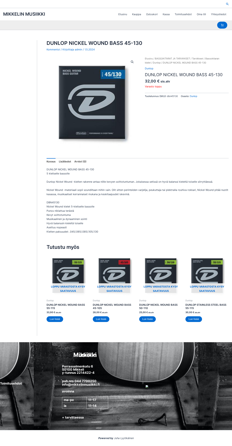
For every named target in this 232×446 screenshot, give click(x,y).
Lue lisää (55, 319)
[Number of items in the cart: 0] (222, 25)
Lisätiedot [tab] (65, 161)
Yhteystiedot (218, 14)
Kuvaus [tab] (51, 161)
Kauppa (136, 14)
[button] (227, 4)
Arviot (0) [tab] (80, 161)
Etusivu (122, 14)
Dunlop (157, 62)
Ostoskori (152, 14)
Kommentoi (53, 49)
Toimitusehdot (183, 14)
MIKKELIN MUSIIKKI (24, 14)
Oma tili (201, 14)
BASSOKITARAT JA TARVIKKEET (172, 58)
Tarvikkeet (197, 58)
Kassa (166, 14)
